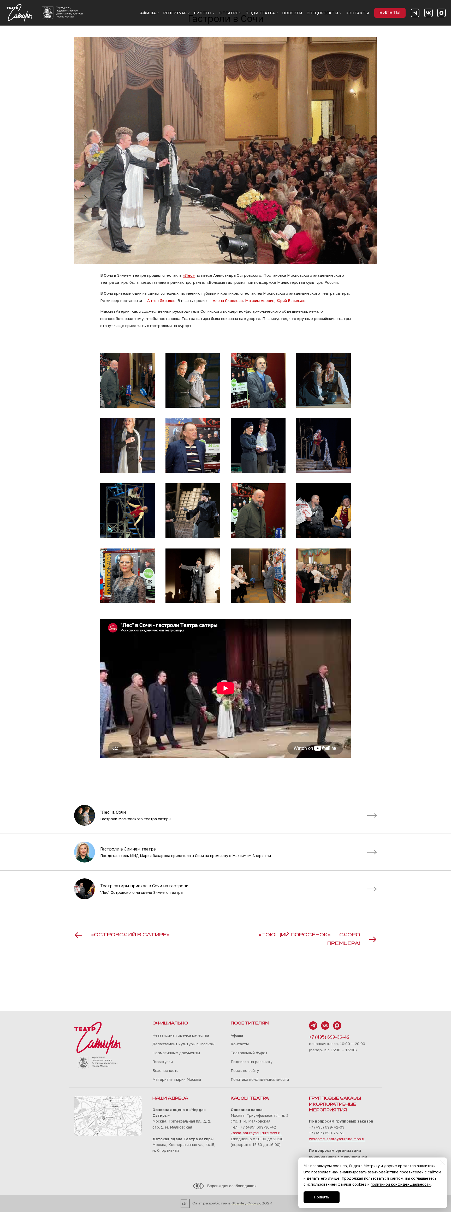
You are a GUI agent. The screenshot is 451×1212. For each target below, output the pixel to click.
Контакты (240, 1044)
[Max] (441, 13)
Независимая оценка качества (180, 1035)
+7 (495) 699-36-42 (329, 1037)
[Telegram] (415, 13)
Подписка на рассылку (251, 1061)
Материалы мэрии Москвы (176, 1079)
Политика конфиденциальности (260, 1079)
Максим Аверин (259, 300)
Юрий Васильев (291, 300)
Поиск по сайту (245, 1070)
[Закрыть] (442, 1162)
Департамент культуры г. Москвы (183, 1044)
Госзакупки (162, 1061)
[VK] (428, 13)
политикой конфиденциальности (401, 1184)
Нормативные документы (176, 1053)
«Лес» (189, 275)
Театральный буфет (249, 1053)
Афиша (237, 1035)
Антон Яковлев (161, 300)
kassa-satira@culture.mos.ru (256, 1133)
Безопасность (165, 1070)
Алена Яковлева (228, 300)
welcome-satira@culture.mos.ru (337, 1139)
